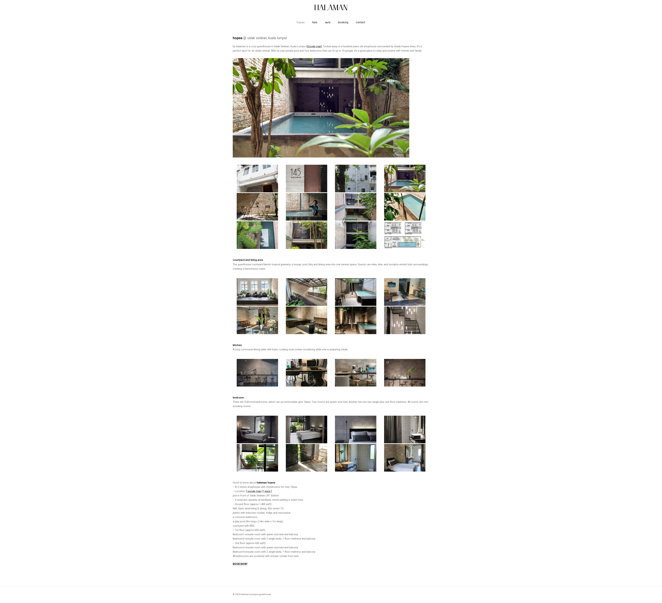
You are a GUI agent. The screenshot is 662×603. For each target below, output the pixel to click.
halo (315, 22)
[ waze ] (267, 491)
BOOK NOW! (240, 563)
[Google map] (314, 46)
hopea (301, 22)
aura (327, 22)
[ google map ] (254, 491)
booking (343, 22)
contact (360, 22)
